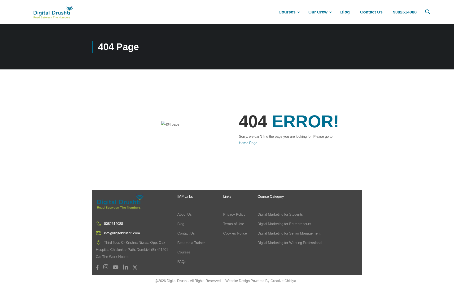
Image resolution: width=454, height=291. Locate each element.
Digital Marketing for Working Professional (290, 243)
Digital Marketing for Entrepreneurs (284, 224)
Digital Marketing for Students (280, 214)
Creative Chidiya (283, 281)
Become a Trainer (191, 243)
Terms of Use (233, 224)
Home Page (248, 143)
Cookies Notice (235, 233)
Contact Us (371, 12)
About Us (184, 214)
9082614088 (405, 12)
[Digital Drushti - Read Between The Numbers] (53, 12)
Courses (287, 12)
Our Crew (317, 12)
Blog (345, 12)
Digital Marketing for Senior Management (289, 233)
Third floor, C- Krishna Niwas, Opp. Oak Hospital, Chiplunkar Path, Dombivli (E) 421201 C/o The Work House (132, 249)
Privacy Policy (234, 214)
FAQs (181, 262)
